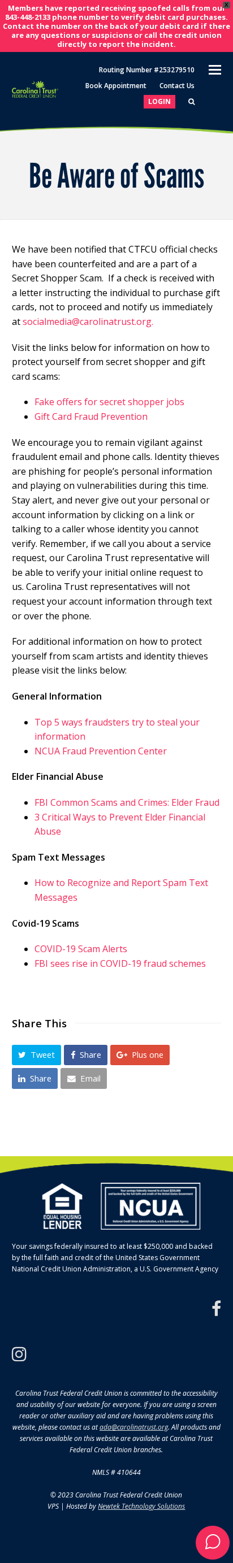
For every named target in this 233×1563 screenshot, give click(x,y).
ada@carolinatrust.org (134, 1427)
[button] (37, 1055)
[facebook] (216, 1308)
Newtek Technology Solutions (141, 1506)
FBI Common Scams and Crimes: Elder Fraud (126, 802)
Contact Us (177, 85)
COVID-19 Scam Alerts (80, 949)
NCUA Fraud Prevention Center (100, 751)
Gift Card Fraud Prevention (91, 416)
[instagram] (19, 1354)
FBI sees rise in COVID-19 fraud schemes (120, 963)
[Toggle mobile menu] (215, 68)
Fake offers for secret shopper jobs (109, 402)
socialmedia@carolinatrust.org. (88, 321)
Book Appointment (115, 85)
